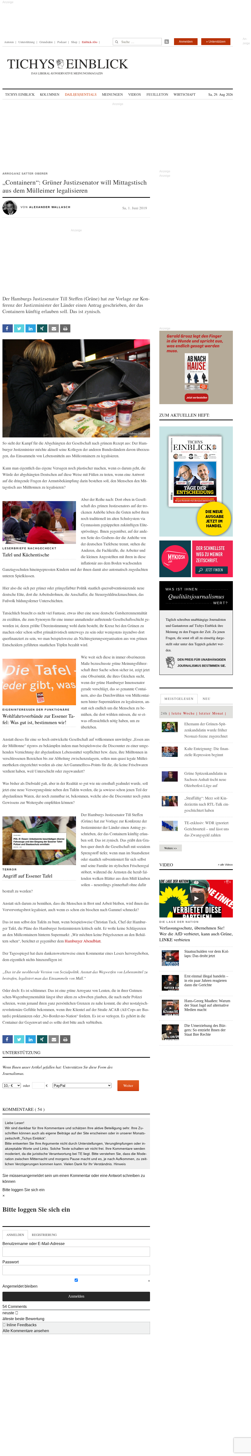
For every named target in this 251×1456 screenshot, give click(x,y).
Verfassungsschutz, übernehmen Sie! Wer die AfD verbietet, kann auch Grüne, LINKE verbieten (196, 933)
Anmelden (186, 41)
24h (164, 713)
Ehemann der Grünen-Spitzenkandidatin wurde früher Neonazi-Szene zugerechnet (205, 730)
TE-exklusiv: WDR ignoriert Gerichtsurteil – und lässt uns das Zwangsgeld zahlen (206, 828)
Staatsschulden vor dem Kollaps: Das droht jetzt (206, 953)
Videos (134, 94)
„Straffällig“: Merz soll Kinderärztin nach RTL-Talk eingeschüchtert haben (206, 804)
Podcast (61, 42)
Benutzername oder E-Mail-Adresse (33, 1244)
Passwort (10, 1262)
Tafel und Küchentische (25, 554)
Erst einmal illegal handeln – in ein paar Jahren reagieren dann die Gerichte (206, 980)
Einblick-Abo (89, 42)
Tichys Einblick (20, 94)
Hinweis (120, 1164)
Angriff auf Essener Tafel (27, 875)
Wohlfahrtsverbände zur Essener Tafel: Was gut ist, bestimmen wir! (38, 719)
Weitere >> (170, 848)
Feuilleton (157, 94)
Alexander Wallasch (50, 207)
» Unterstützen (216, 41)
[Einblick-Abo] (196, 481)
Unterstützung (26, 42)
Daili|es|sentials (81, 94)
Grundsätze (46, 42)
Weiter (128, 1085)
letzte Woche (183, 713)
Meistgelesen (179, 698)
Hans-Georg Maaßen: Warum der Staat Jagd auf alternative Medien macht (207, 1005)
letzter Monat (211, 713)
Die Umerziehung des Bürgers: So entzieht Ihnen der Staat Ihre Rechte (205, 1029)
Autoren (9, 42)
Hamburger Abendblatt (82, 940)
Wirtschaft (185, 94)
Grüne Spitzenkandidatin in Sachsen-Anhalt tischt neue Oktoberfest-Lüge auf (205, 779)
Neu (207, 698)
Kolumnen (49, 94)
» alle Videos (225, 864)
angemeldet (33, 1176)
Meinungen (112, 94)
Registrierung (44, 1235)
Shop (74, 42)
